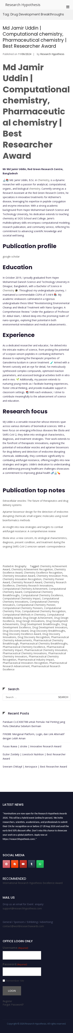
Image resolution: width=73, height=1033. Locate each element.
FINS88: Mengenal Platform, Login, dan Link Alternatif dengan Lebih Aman (33, 736)
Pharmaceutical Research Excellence (31, 667)
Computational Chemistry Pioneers (23, 608)
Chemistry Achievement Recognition (32, 569)
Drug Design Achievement (38, 617)
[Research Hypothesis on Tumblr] (31, 864)
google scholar (11, 256)
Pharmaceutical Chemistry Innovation (45, 650)
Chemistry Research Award (26, 582)
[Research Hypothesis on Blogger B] (14, 864)
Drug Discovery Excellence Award (22, 634)
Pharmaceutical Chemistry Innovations (25, 653)
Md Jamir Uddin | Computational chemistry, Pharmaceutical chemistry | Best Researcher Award (34, 37)
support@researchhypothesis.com (22, 908)
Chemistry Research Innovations (34, 585)
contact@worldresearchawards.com (23, 926)
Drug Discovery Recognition (34, 637)
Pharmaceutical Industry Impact (36, 659)
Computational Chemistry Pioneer (35, 604)
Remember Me (15, 980)
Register (7, 1001)
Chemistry (43, 180)
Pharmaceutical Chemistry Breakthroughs (44, 643)
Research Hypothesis (22, 4)
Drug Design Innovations (30, 621)
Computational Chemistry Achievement (25, 588)
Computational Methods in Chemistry (24, 614)
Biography (20, 566)
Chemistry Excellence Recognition (43, 572)
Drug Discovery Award (15, 630)
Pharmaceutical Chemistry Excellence (24, 647)
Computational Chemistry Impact (22, 598)
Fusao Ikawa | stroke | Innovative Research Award (32, 746)
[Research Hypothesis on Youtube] (23, 864)
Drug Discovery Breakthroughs (47, 630)
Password (15, 964)
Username (15, 948)
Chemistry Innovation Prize (51, 575)
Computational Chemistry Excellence (42, 595)
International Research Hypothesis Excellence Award (33, 883)
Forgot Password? (13, 1004)
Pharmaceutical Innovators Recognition (25, 662)
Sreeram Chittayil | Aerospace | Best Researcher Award (35, 766)
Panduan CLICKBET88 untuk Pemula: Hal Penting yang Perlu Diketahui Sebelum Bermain (34, 724)
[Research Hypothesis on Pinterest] (6, 864)
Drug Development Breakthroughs (40, 624)
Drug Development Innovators (49, 627)
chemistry (34, 188)
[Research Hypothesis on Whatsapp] (40, 864)
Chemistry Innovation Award (19, 575)
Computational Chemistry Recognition (44, 611)
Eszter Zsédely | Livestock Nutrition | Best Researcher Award (34, 756)
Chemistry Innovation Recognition (22, 579)
